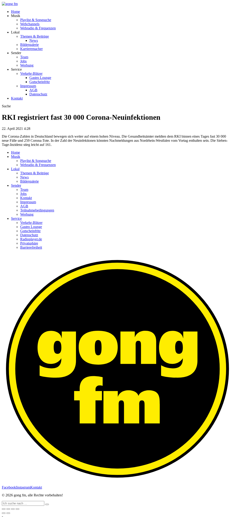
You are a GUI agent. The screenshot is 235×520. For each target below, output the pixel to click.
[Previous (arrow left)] (4, 513)
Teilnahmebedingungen (37, 210)
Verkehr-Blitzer (31, 73)
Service (16, 218)
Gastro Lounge (40, 78)
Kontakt (17, 98)
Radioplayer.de (31, 239)
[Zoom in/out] (17, 509)
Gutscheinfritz (39, 82)
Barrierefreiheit (31, 247)
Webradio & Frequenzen (38, 28)
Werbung (27, 65)
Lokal (15, 169)
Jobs (23, 61)
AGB (33, 90)
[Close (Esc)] (4, 509)
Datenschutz (38, 94)
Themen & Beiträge (34, 36)
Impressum (28, 86)
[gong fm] (10, 4)
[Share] (8, 509)
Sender (16, 185)
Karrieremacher (31, 49)
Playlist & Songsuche (35, 20)
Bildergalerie (29, 45)
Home (15, 12)
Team (24, 57)
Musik (15, 157)
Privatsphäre (29, 243)
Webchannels (29, 24)
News (33, 40)
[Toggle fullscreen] (13, 509)
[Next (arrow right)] (8, 513)
